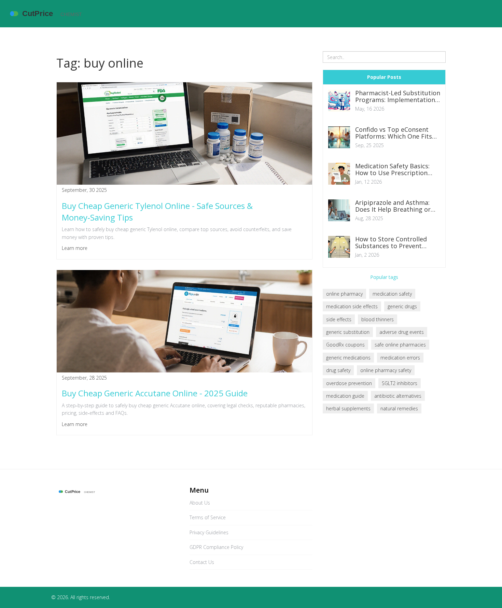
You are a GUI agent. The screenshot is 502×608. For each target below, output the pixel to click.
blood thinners (377, 319)
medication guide (345, 396)
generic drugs (402, 306)
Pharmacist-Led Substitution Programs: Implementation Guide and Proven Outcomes (397, 96)
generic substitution (347, 332)
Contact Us (202, 562)
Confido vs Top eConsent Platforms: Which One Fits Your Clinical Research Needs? (393, 133)
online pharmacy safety (385, 370)
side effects (338, 319)
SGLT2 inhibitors (399, 383)
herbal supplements (348, 408)
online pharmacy (344, 294)
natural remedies (399, 408)
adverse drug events (401, 332)
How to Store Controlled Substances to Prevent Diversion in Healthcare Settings (391, 243)
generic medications (348, 357)
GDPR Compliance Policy (216, 547)
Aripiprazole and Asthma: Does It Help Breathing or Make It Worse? (393, 206)
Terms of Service (208, 517)
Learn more (74, 248)
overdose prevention (349, 383)
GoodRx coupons (345, 344)
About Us (200, 502)
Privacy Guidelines (209, 532)
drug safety (338, 370)
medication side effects (352, 306)
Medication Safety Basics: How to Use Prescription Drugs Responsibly (392, 169)
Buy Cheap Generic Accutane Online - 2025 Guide (155, 393)
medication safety (392, 294)
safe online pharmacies (400, 344)
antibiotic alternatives (397, 396)
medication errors (400, 357)
